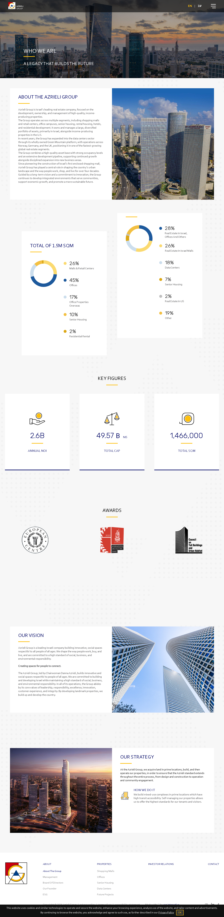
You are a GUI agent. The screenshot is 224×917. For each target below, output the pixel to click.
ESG (45, 894)
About (47, 864)
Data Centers (104, 888)
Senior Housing (105, 882)
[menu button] (213, 6)
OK (180, 912)
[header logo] (15, 6)
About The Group (52, 871)
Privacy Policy (166, 912)
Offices (101, 876)
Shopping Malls (105, 871)
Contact (213, 864)
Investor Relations (161, 864)
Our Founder (49, 888)
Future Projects (105, 894)
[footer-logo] (16, 887)
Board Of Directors (53, 882)
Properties (104, 864)
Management (50, 876)
